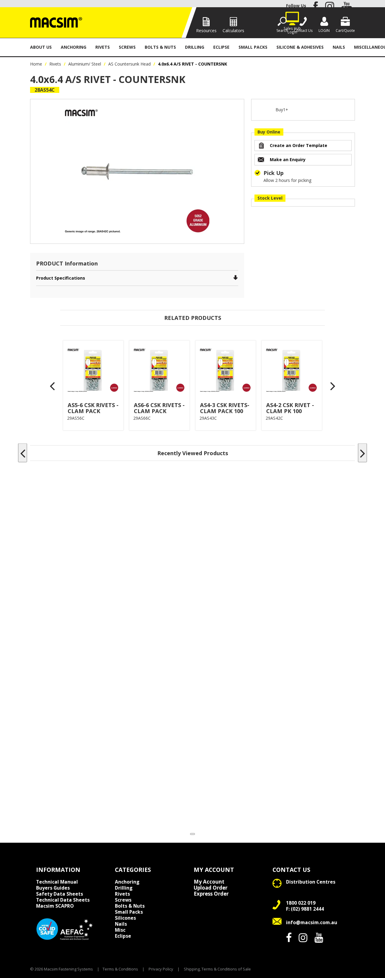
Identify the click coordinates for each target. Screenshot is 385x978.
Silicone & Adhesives (300, 47)
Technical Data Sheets (63, 900)
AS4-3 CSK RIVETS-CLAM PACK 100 (224, 408)
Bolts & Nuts (160, 47)
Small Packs (253, 47)
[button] (192, 834)
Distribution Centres (310, 881)
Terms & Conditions (120, 969)
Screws (127, 47)
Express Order (211, 894)
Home (36, 64)
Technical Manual (57, 881)
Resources (206, 30)
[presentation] (52, 385)
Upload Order (210, 888)
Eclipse (221, 47)
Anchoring (73, 47)
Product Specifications (60, 278)
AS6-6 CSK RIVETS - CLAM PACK (159, 408)
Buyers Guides (53, 887)
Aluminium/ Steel (84, 64)
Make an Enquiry (288, 159)
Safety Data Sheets (59, 894)
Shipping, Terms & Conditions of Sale (217, 969)
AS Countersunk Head (129, 64)
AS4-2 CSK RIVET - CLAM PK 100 (290, 408)
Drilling (194, 47)
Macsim (55, 906)
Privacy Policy (161, 969)
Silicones (125, 918)
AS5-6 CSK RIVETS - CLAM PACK (93, 408)
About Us (41, 47)
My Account (209, 882)
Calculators (233, 30)
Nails (339, 47)
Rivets (102, 47)
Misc (120, 930)
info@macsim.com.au (311, 922)
